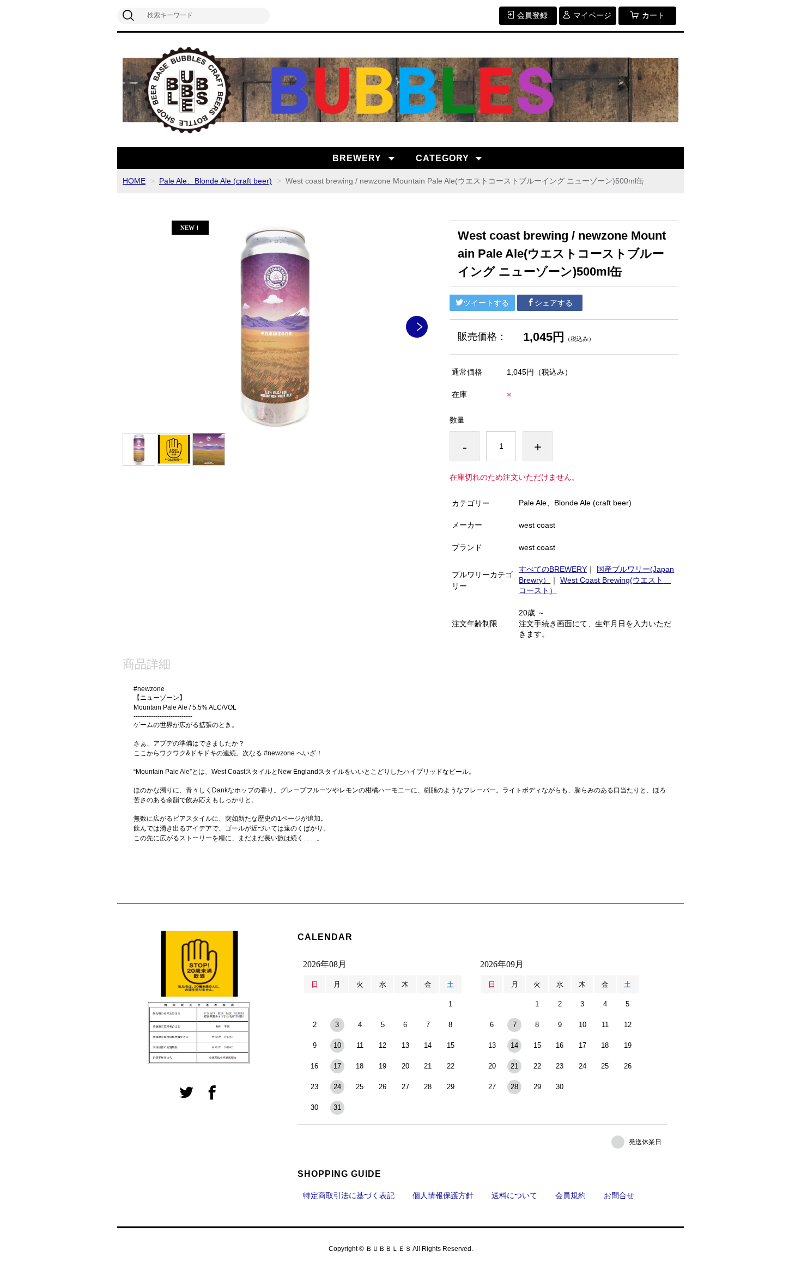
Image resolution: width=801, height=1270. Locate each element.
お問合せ (619, 1195)
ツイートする (486, 302)
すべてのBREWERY (553, 569)
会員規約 (570, 1195)
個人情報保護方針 (443, 1195)
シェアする (554, 302)
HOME (134, 180)
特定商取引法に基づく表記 (349, 1195)
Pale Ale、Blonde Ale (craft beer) (215, 180)
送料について (514, 1195)
